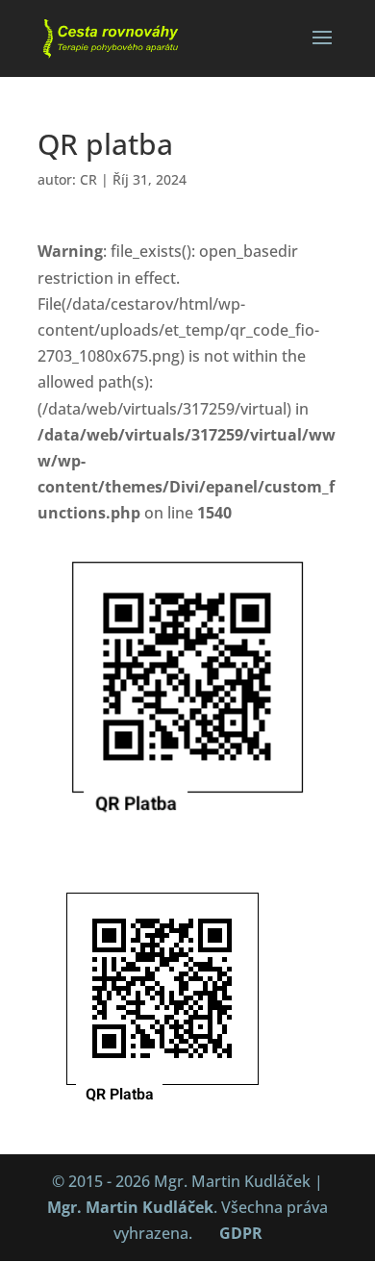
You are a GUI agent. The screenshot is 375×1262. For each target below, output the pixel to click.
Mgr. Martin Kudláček (130, 1207)
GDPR (240, 1233)
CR (88, 179)
